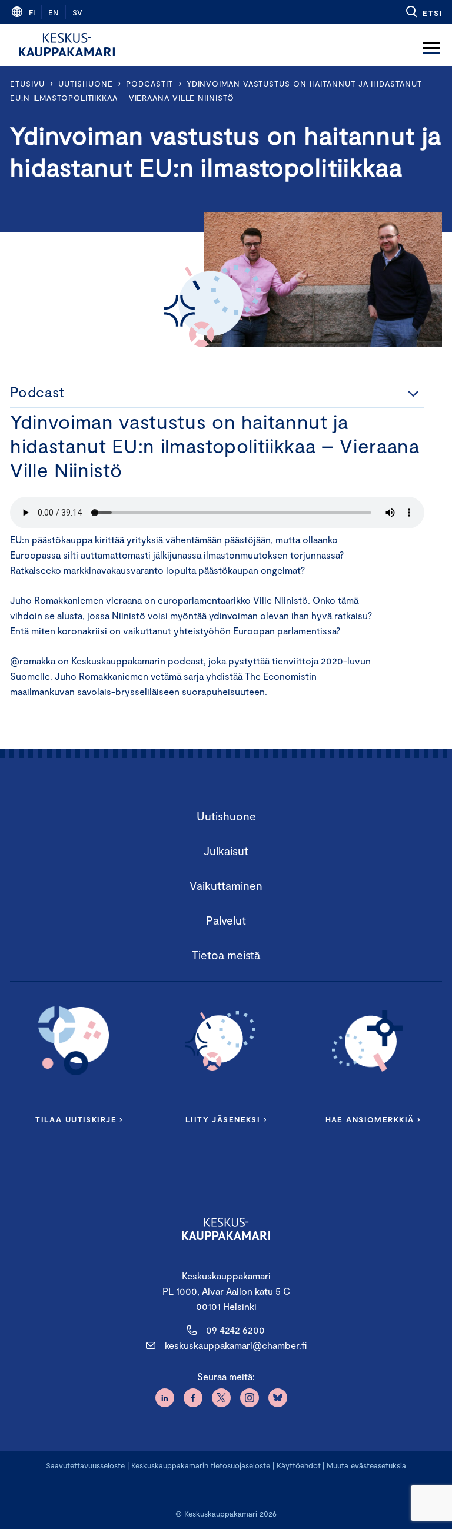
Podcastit (149, 83)
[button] (423, 12)
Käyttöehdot (299, 1465)
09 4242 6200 (235, 1329)
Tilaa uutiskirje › (79, 1119)
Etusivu (27, 83)
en (53, 12)
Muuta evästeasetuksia (366, 1465)
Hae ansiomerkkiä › (373, 1119)
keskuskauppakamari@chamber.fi (236, 1345)
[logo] (67, 44)
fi (32, 12)
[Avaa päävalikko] (431, 45)
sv (77, 12)
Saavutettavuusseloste (85, 1465)
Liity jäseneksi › (226, 1119)
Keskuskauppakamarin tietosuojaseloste (199, 1465)
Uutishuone (85, 83)
